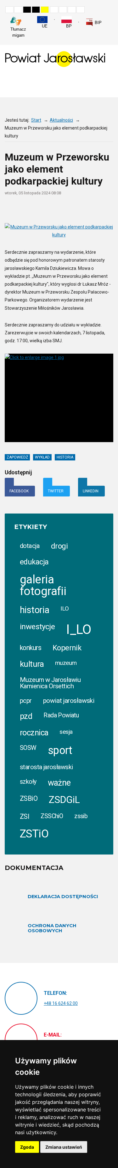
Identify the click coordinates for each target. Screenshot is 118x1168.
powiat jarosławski (69, 700)
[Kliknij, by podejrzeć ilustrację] (59, 231)
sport (60, 750)
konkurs (30, 648)
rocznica (34, 732)
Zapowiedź (17, 457)
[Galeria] (110, 209)
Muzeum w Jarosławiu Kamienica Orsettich (50, 683)
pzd (26, 716)
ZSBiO (28, 798)
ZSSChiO (52, 816)
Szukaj (111, 19)
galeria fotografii (43, 585)
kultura (32, 664)
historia (65, 457)
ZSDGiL (64, 799)
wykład (42, 457)
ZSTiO (34, 833)
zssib (80, 816)
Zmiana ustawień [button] (63, 1147)
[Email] (86, 209)
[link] (93, 22)
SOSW (28, 747)
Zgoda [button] (27, 1147)
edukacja (34, 561)
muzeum (66, 663)
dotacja (30, 546)
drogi (59, 546)
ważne (59, 783)
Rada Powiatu (61, 715)
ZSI (24, 816)
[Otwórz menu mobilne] (108, 84)
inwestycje (37, 626)
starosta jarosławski (46, 767)
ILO (64, 608)
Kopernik (67, 647)
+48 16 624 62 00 (61, 1003)
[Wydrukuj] (73, 209)
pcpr (26, 700)
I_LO (78, 629)
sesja (65, 731)
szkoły (28, 781)
